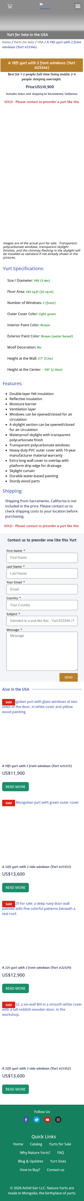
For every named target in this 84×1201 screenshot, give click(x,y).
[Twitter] (36, 1119)
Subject (12, 614)
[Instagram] (58, 1119)
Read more (15, 786)
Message (13, 630)
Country (12, 598)
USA (40, 42)
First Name (14, 551)
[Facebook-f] (26, 1119)
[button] (78, 6)
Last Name (14, 567)
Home (6, 42)
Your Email (14, 582)
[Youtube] (47, 1119)
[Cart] (9, 6)
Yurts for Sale (24, 42)
